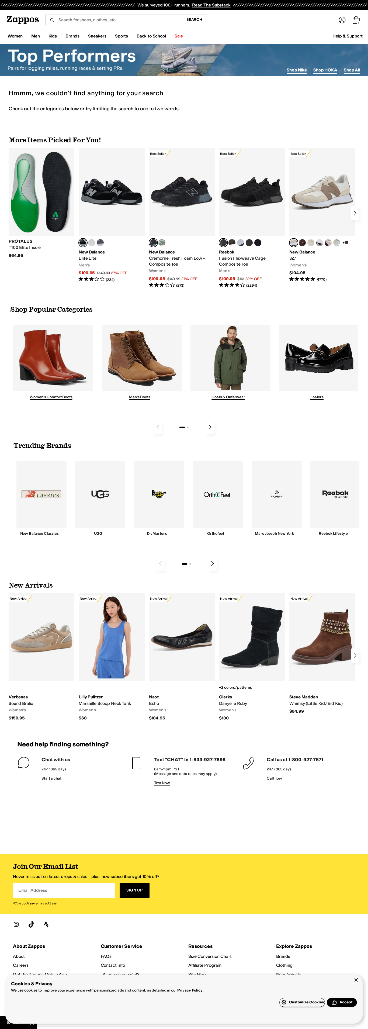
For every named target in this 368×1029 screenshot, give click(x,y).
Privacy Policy (189, 990)
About (19, 956)
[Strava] (46, 924)
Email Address (32, 890)
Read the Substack (211, 5)
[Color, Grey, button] (100, 242)
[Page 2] (188, 427)
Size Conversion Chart (210, 956)
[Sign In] (342, 20)
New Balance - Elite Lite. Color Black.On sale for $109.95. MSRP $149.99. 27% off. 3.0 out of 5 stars (111, 215)
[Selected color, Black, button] (83, 242)
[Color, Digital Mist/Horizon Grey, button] (319, 242)
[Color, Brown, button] (232, 242)
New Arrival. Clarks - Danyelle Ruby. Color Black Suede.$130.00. (252, 657)
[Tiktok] (31, 924)
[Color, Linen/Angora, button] (311, 242)
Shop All (352, 70)
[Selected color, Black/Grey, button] (153, 242)
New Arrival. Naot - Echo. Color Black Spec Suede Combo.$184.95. (182, 657)
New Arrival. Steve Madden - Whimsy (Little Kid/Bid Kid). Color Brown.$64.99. (322, 653)
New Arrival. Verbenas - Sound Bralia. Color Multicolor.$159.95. (41, 657)
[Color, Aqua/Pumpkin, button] (162, 242)
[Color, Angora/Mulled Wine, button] (328, 242)
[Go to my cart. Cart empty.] (356, 20)
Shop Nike (297, 70)
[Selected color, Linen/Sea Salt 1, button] (293, 242)
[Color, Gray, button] (240, 242)
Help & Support (347, 36)
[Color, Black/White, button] (258, 242)
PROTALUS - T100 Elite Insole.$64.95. (41, 203)
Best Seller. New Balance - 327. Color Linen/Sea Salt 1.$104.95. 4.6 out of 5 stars (322, 215)
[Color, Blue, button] (91, 242)
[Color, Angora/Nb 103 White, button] (336, 242)
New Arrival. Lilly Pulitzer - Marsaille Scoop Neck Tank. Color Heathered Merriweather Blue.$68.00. (111, 657)
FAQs (106, 956)
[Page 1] (182, 427)
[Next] (355, 213)
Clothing (284, 965)
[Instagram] (16, 924)
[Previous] (158, 427)
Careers (21, 965)
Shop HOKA (325, 70)
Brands (283, 956)
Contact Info (113, 965)
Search (194, 19)
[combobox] (113, 20)
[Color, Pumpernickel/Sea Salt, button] (302, 242)
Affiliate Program (204, 965)
